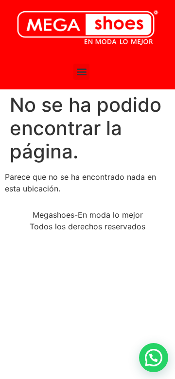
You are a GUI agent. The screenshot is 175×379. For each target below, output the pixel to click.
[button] (81, 72)
